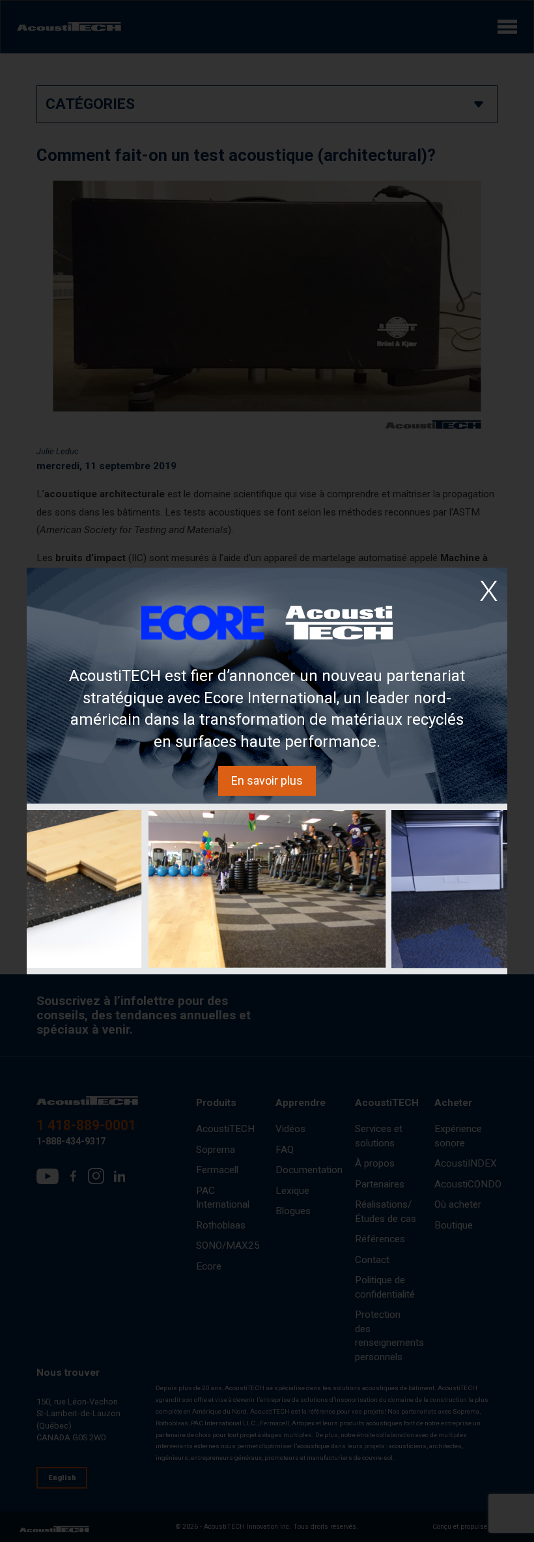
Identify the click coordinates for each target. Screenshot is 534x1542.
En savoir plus (267, 780)
